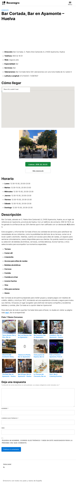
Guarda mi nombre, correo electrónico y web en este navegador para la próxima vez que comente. (37, 441)
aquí (7, 313)
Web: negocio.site (38, 171)
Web (3, 428)
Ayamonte (5, 10)
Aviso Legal (7, 464)
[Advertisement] (38, 37)
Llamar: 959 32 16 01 (38, 164)
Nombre (5, 408)
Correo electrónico (10, 418)
